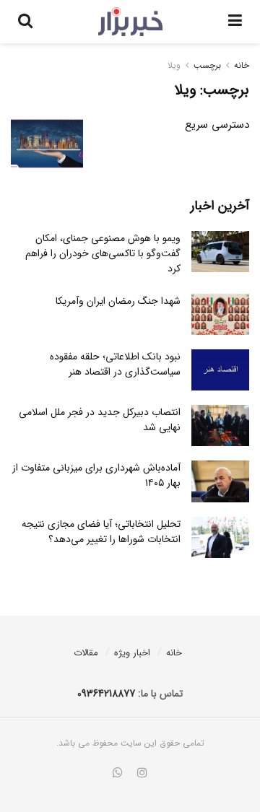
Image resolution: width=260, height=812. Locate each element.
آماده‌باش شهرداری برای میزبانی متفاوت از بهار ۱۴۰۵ (96, 475)
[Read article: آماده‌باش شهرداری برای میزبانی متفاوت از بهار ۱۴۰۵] (220, 481)
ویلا (174, 65)
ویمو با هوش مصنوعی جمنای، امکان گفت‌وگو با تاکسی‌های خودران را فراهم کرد (103, 253)
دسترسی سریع (217, 125)
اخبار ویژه (132, 652)
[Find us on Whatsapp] (118, 773)
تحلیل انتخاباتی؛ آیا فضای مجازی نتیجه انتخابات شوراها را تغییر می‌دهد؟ (101, 531)
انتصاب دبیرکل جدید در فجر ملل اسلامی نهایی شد (100, 419)
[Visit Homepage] (130, 21)
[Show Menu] (235, 21)
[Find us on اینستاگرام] (142, 773)
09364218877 (106, 694)
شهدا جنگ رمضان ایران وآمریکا (118, 301)
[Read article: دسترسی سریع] (47, 144)
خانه (241, 65)
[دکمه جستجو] (25, 21)
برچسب (207, 65)
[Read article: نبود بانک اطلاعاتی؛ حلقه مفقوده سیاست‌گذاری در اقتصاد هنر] (220, 369)
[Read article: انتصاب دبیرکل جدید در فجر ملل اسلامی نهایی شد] (220, 425)
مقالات (86, 652)
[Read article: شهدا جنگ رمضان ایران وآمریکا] (220, 314)
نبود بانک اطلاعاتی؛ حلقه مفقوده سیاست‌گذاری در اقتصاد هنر (115, 364)
